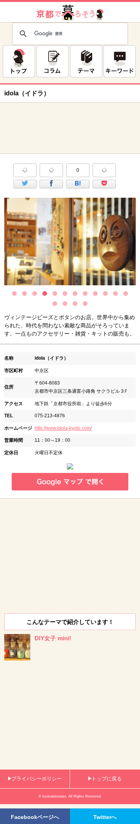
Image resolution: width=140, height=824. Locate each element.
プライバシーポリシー (36, 779)
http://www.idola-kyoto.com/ (63, 428)
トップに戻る (106, 779)
